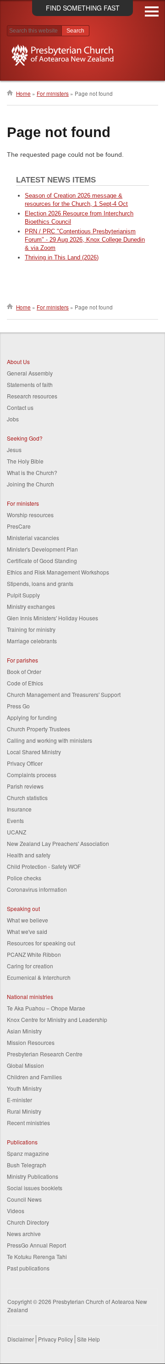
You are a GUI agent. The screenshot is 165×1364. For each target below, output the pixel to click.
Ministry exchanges (31, 606)
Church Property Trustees (38, 729)
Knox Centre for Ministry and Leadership (57, 1019)
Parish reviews (25, 786)
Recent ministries (28, 1123)
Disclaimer (20, 1339)
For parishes (22, 660)
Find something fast (83, 7)
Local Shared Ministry (34, 752)
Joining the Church (30, 484)
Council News (24, 1199)
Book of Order (24, 671)
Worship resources (30, 515)
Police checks (24, 878)
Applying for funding (32, 717)
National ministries (30, 996)
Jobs (13, 419)
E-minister (19, 1100)
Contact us (20, 407)
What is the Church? (32, 472)
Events (15, 820)
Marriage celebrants (32, 641)
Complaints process (31, 775)
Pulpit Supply (23, 595)
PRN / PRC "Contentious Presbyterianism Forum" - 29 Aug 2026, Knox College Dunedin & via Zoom (85, 239)
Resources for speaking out (41, 943)
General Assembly (30, 373)
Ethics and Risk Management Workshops (58, 572)
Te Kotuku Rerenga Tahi (37, 1256)
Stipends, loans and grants (40, 583)
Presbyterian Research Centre (44, 1054)
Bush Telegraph (26, 1165)
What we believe (27, 920)
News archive (24, 1233)
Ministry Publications (32, 1176)
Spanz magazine (28, 1153)
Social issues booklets (34, 1188)
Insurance (19, 809)
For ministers (53, 93)
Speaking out (23, 908)
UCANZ (16, 832)
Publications (22, 1142)
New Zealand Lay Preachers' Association (58, 843)
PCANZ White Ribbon (34, 954)
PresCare (19, 526)
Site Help (88, 1339)
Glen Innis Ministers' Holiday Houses (52, 618)
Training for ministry (31, 629)
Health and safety (28, 855)
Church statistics (27, 797)
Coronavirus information (37, 889)
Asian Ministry (24, 1031)
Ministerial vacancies (33, 537)
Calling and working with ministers (49, 740)
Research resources (32, 396)
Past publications (28, 1268)
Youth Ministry (24, 1088)
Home (23, 93)
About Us (18, 361)
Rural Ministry (24, 1111)
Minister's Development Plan (42, 549)
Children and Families (34, 1077)
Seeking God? (25, 438)
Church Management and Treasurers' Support (64, 694)
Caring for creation (30, 966)
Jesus (14, 449)
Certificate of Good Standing (42, 560)
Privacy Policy (55, 1339)
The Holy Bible (25, 461)
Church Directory (28, 1222)
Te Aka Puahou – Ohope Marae (46, 1008)
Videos (15, 1211)
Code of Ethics (25, 683)
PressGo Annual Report (36, 1245)
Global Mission (25, 1065)
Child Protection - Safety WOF (44, 866)
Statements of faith (30, 384)
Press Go (18, 706)
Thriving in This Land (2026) (62, 257)
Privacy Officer (25, 763)
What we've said (27, 931)
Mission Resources (31, 1042)
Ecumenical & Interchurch (39, 977)
